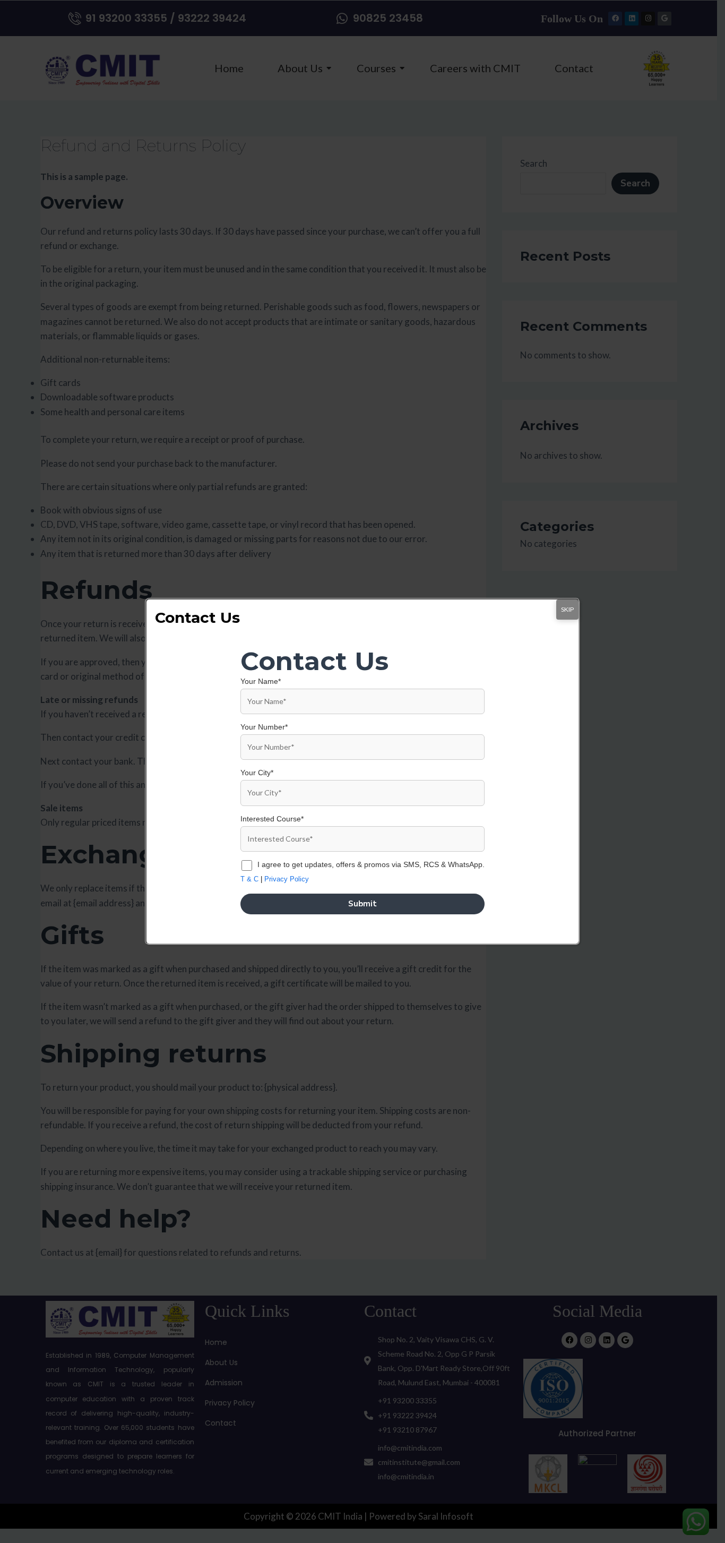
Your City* (256, 772)
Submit (362, 903)
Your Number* (264, 727)
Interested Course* (272, 819)
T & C (249, 879)
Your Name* (260, 681)
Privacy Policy (286, 879)
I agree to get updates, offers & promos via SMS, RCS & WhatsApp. (371, 864)
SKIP (567, 609)
